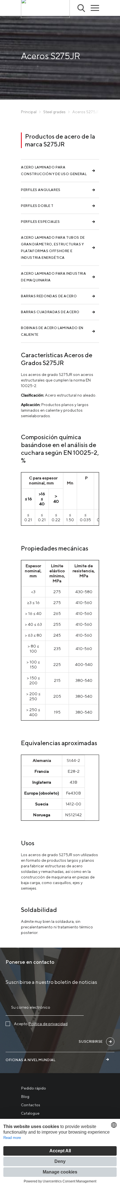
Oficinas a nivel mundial (30, 1060)
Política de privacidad (48, 1024)
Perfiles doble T (37, 206)
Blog (25, 1096)
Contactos (30, 1105)
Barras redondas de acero (49, 296)
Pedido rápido (33, 1088)
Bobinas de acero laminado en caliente (52, 331)
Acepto (41, 1024)
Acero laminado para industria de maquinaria (53, 276)
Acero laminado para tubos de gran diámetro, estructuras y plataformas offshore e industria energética (53, 247)
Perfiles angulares (41, 190)
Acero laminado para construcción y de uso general (54, 170)
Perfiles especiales (40, 221)
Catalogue (30, 1113)
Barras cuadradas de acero (50, 312)
